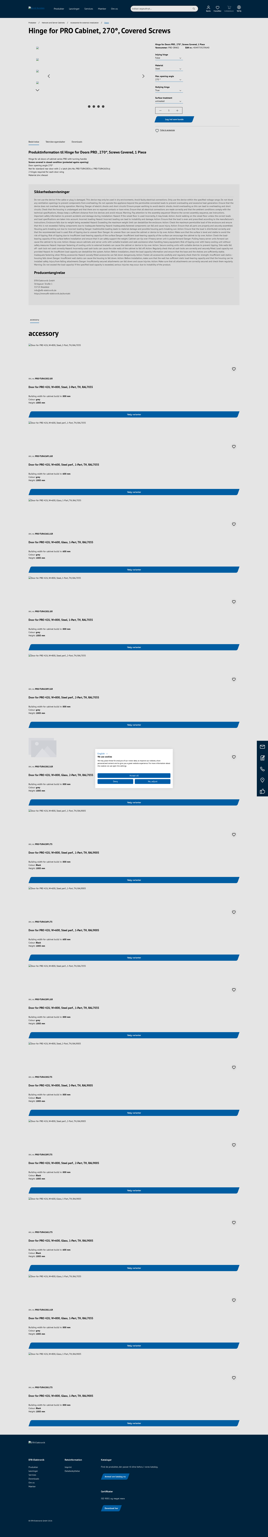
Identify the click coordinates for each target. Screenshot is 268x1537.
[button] (103, 754)
